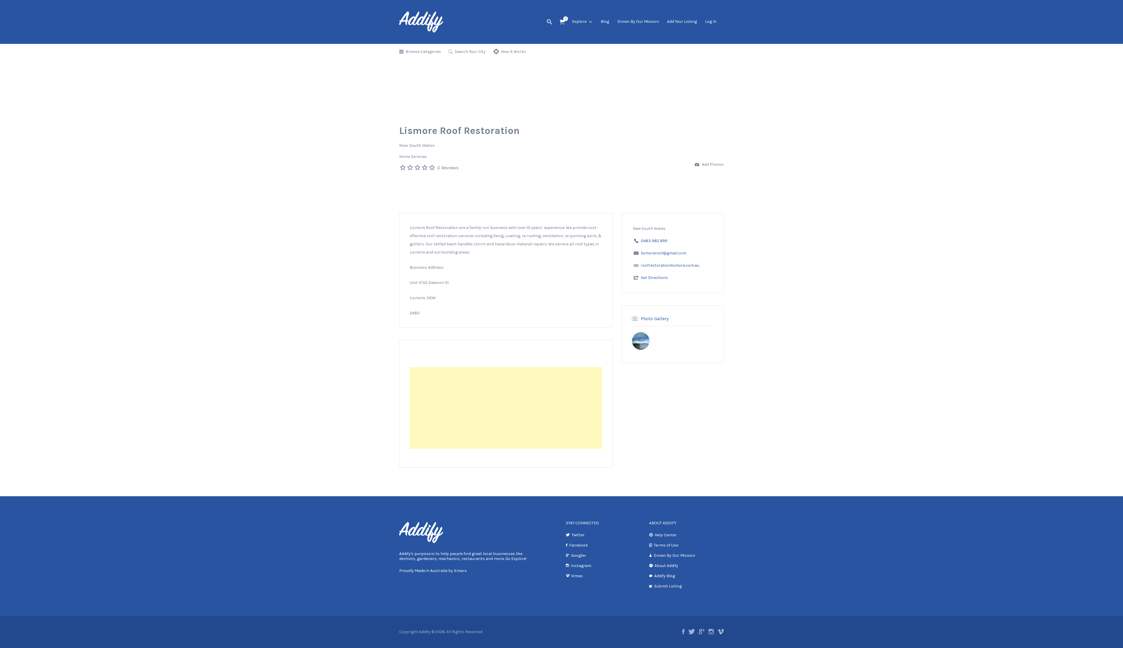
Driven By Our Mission (638, 21)
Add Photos (712, 164)
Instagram (581, 565)
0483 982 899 (654, 240)
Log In (710, 21)
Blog (605, 21)
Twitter (578, 534)
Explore (579, 21)
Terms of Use (666, 545)
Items (562, 22)
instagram (711, 631)
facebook (683, 631)
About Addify (666, 565)
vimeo (721, 631)
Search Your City (470, 51)
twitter (691, 631)
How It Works (513, 51)
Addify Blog (664, 575)
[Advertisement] (506, 408)
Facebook (578, 545)
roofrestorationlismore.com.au (670, 265)
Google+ (578, 555)
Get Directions (654, 277)
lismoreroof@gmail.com (663, 253)
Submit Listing (668, 586)
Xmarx (460, 570)
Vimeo (577, 575)
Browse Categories (423, 51)
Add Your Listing (682, 21)
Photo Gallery (655, 318)
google (702, 631)
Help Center (665, 534)
